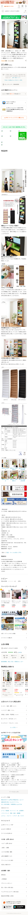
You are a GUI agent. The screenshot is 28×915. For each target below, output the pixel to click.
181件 (19, 652)
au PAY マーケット (5, 763)
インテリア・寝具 (15, 763)
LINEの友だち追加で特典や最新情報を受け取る (14, 127)
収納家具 (3, 764)
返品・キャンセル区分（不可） (14, 552)
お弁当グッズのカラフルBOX (17, 774)
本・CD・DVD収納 (11, 764)
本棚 (18, 764)
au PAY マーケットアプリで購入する (14, 117)
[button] (26, 60)
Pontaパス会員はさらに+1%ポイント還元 (13, 80)
